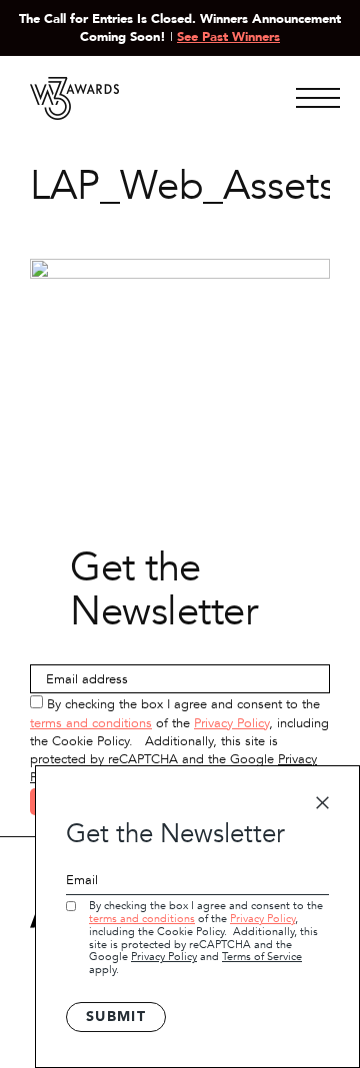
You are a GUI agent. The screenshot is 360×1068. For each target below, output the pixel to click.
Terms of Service (262, 956)
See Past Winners (228, 37)
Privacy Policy (231, 723)
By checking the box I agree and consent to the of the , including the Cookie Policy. (206, 937)
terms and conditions (91, 723)
